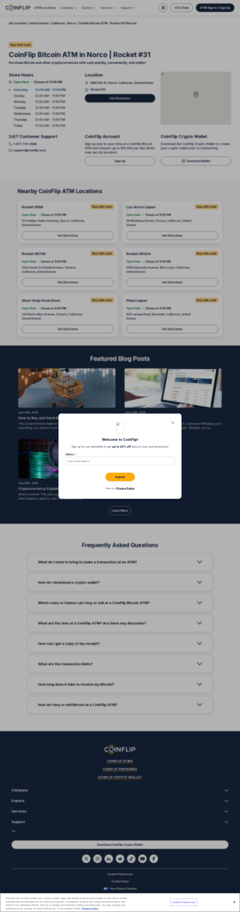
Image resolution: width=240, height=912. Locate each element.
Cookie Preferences (183, 902)
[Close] (234, 902)
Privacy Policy (90, 908)
